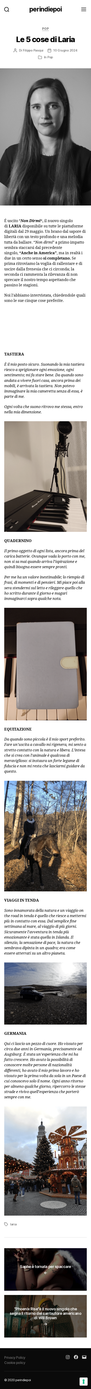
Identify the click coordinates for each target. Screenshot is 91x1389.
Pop (45, 28)
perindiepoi (45, 9)
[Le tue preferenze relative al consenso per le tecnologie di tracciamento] (84, 1382)
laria (13, 1224)
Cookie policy (14, 1362)
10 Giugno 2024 (65, 50)
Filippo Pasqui (33, 50)
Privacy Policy (14, 1357)
